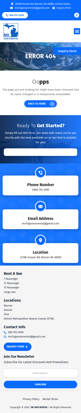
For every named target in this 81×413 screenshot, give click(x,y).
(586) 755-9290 (40, 189)
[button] (77, 31)
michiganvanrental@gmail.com (40, 223)
